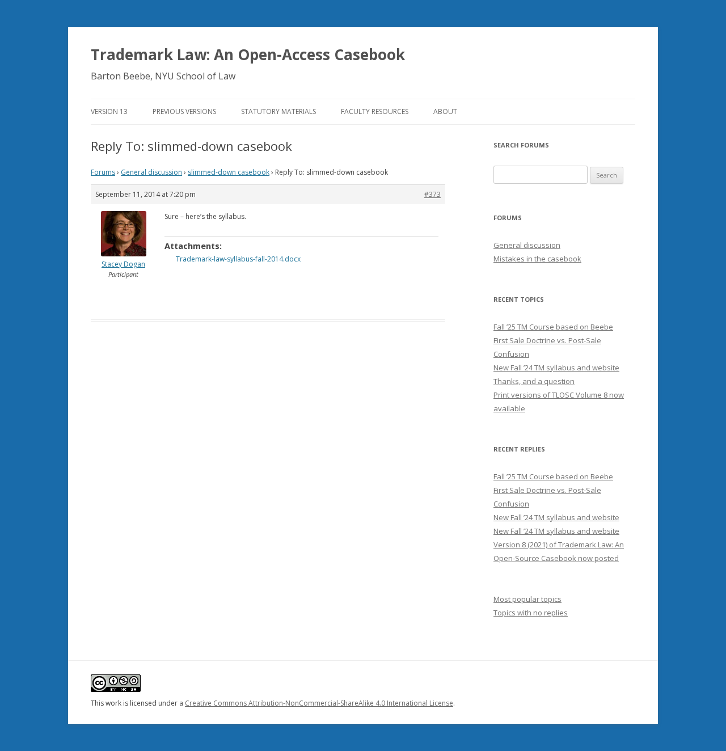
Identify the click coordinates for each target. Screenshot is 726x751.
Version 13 (109, 111)
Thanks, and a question (534, 381)
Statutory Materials (278, 111)
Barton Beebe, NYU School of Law (163, 76)
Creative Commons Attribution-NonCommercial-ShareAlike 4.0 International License (319, 703)
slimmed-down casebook (228, 172)
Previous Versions (184, 111)
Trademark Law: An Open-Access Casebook (248, 54)
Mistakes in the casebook (537, 259)
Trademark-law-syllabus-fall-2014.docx (238, 259)
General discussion (151, 172)
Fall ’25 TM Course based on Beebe (553, 327)
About (445, 111)
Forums (103, 172)
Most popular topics (527, 599)
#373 (432, 194)
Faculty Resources (374, 111)
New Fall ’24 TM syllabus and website (556, 367)
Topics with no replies (530, 612)
